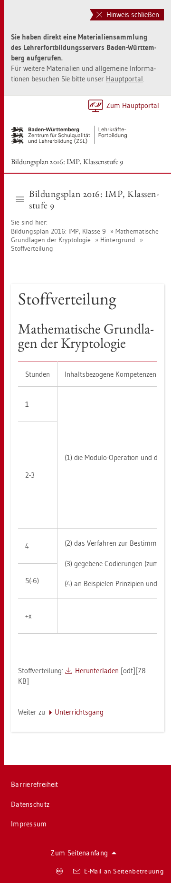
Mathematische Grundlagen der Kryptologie (85, 235)
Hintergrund (117, 239)
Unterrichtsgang (79, 711)
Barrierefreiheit (34, 784)
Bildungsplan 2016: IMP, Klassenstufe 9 (67, 161)
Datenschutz (30, 804)
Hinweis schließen (131, 14)
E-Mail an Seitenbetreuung (124, 871)
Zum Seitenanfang (79, 852)
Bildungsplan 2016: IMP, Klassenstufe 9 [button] (94, 199)
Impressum (29, 823)
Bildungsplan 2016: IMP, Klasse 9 (59, 231)
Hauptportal (124, 78)
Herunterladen (97, 670)
